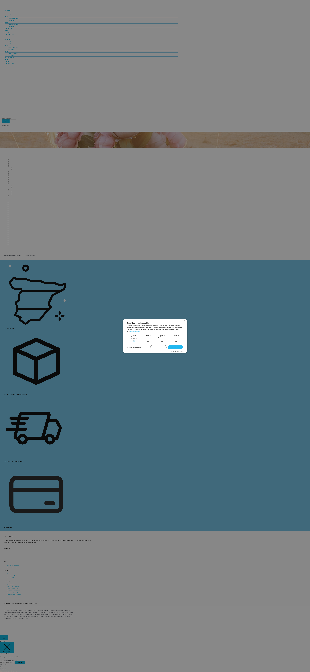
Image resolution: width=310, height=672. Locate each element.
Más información (135, 331)
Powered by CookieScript (177, 351)
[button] (134, 347)
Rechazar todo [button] (158, 347)
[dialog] (155, 336)
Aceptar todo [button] (175, 347)
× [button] (184, 321)
